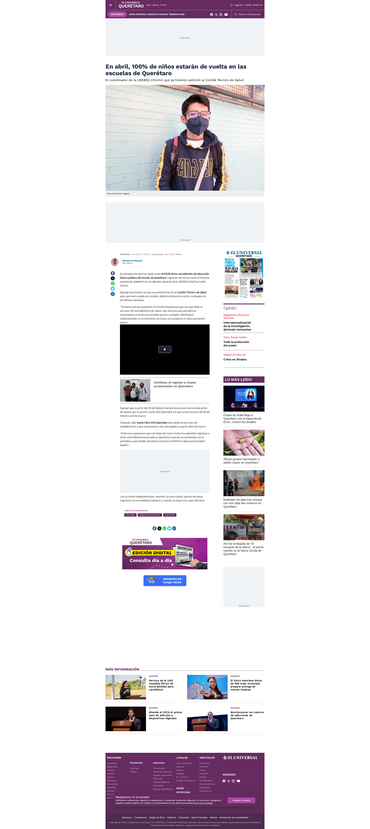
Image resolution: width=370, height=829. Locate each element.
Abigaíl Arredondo (234, 354)
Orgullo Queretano (162, 775)
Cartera (111, 777)
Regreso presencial (150, 515)
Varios (179, 808)
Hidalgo (180, 773)
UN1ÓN (203, 777)
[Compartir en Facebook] (113, 273)
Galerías (134, 768)
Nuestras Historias (162, 772)
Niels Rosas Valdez (235, 337)
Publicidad (183, 817)
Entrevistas (159, 768)
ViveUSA (203, 773)
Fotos (163, 5)
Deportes (111, 787)
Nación (110, 770)
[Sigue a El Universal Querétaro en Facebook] (212, 15)
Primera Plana (176, 14)
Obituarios (204, 787)
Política (111, 773)
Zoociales (158, 785)
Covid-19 (169, 515)
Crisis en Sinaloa (234, 359)
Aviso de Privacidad (203, 803)
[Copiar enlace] (113, 294)
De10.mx (203, 766)
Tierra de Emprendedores (161, 780)
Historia (213, 817)
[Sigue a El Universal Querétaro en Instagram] (221, 15)
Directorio (127, 817)
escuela (130, 515)
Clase (202, 770)
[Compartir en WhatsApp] (113, 284)
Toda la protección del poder (236, 343)
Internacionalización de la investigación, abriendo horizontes (237, 326)
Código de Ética (157, 817)
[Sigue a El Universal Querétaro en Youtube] (227, 15)
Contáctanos (140, 817)
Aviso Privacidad (199, 817)
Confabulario (206, 780)
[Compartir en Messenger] (113, 289)
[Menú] (111, 5)
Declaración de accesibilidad (234, 817)
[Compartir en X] (113, 278)
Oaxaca (180, 766)
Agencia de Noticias (157, 14)
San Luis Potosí (184, 763)
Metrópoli (112, 780)
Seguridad (112, 766)
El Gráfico (204, 763)
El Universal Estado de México (185, 779)
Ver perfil (127, 263)
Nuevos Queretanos (163, 789)
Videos (155, 5)
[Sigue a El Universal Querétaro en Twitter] (217, 15)
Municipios (112, 784)
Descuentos (205, 791)
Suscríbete (117, 14)
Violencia (171, 817)
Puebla (179, 770)
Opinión (229, 308)
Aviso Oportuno (137, 14)
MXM (148, 5)
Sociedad (125, 254)
